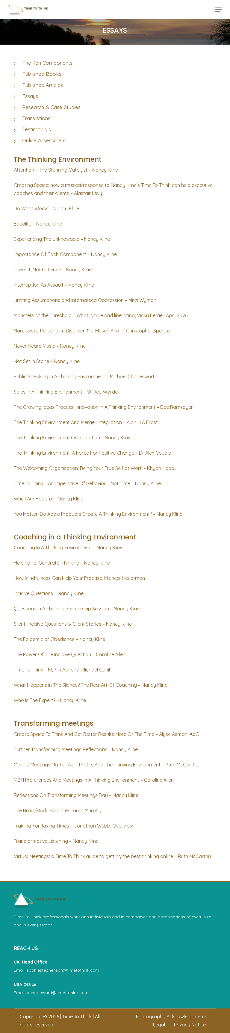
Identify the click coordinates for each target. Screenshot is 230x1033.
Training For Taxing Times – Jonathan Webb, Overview (73, 826)
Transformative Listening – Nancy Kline (56, 841)
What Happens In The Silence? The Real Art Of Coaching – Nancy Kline (90, 685)
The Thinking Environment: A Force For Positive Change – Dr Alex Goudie (92, 453)
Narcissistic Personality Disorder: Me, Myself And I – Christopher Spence (92, 331)
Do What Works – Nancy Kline (46, 208)
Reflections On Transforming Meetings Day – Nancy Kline (76, 795)
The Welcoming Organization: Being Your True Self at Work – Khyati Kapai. (95, 468)
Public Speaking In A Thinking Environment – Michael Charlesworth (85, 376)
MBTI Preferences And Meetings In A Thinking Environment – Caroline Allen (94, 780)
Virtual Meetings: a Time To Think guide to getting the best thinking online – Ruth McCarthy (112, 856)
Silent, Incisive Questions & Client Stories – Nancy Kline (73, 624)
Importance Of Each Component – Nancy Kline (65, 254)
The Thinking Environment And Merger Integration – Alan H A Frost (86, 422)
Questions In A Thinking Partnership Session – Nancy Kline (77, 609)
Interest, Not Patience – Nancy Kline (53, 270)
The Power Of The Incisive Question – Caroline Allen (69, 654)
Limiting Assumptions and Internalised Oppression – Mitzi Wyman (85, 300)
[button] (218, 10)
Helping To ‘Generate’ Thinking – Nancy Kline (62, 563)
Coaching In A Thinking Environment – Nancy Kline (68, 547)
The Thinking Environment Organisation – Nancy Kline (72, 438)
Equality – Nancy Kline (38, 224)
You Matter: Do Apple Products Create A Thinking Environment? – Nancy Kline (98, 514)
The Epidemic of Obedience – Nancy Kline (59, 639)
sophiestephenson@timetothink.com (63, 970)
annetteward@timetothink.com (57, 992)
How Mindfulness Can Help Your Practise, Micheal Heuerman (79, 578)
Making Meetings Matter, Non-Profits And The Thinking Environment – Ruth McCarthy (106, 765)
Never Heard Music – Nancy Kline (50, 346)
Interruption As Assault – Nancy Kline (54, 285)
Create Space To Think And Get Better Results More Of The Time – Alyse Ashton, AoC (106, 734)
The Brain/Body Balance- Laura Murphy (57, 810)
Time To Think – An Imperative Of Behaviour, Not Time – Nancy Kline (87, 483)
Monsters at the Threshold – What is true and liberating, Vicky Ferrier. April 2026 (100, 315)
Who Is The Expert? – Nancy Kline (50, 700)
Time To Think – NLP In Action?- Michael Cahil (62, 670)
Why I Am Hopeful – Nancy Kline (48, 499)
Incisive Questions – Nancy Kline (49, 593)
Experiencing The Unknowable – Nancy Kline (62, 239)
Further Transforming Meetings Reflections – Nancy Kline (76, 749)
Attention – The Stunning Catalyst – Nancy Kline (66, 170)
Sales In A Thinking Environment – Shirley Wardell (66, 392)
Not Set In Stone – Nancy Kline (47, 361)
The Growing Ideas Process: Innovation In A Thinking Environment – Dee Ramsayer (103, 407)
